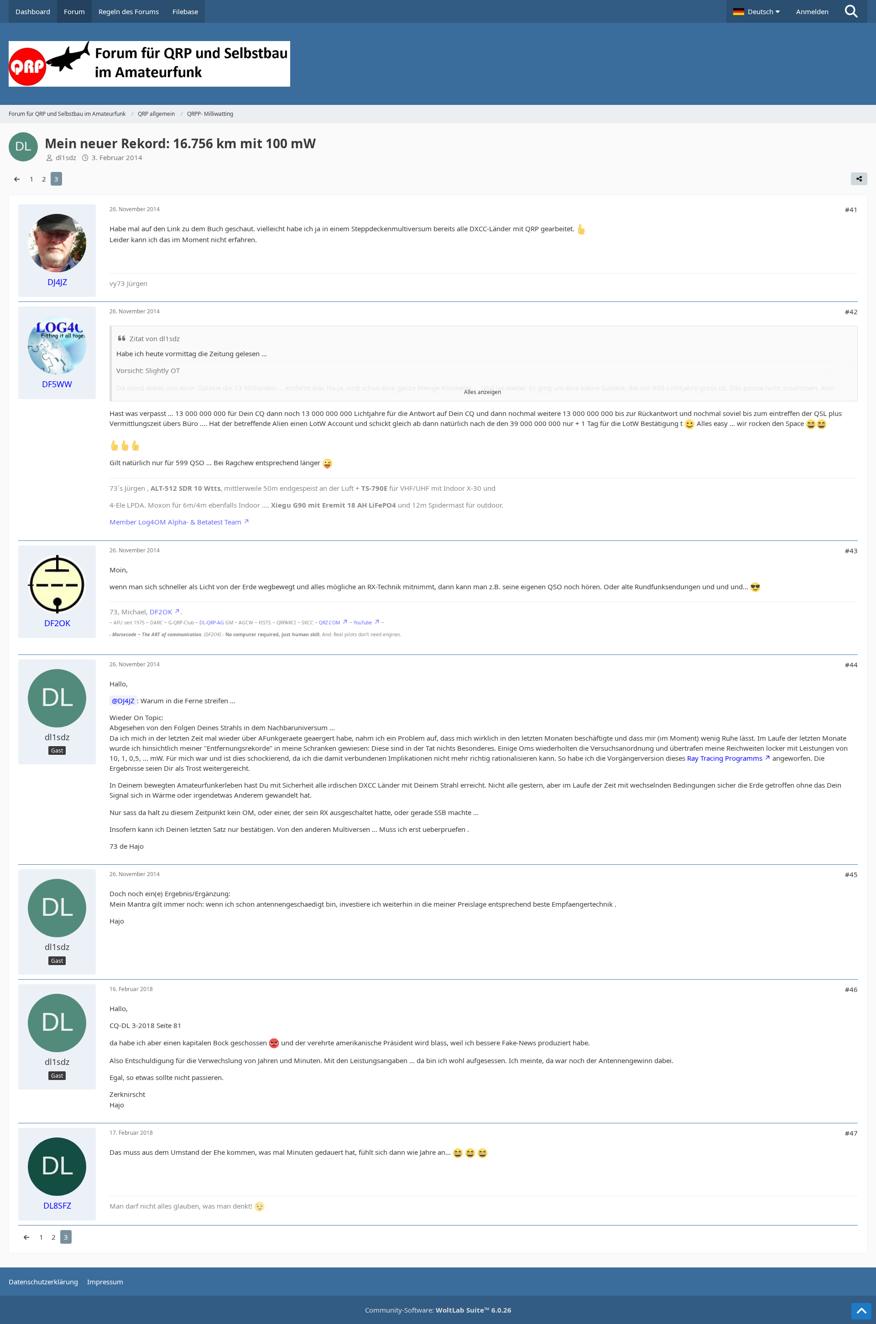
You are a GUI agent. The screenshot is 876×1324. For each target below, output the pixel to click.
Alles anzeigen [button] (482, 392)
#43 (851, 550)
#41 (851, 209)
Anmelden (812, 11)
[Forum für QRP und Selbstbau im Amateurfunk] (438, 63)
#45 (851, 874)
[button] (757, 11)
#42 (851, 311)
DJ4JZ (126, 700)
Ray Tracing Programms (724, 758)
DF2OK (161, 611)
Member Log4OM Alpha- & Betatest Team (175, 521)
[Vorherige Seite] (17, 179)
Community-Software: (438, 1309)
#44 (851, 664)
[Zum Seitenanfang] (861, 1311)
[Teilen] (859, 178)
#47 (851, 1132)
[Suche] (851, 11)
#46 (851, 989)
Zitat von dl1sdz (155, 338)
